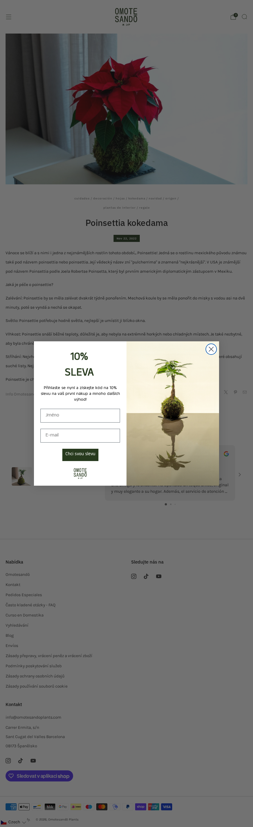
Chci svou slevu (80, 454)
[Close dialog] (211, 349)
